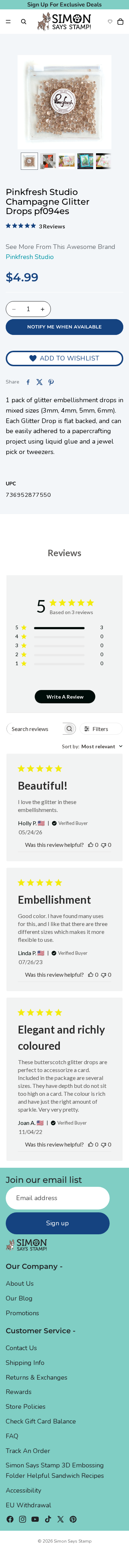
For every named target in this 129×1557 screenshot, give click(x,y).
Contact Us (21, 1348)
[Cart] (120, 21)
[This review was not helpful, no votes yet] (103, 844)
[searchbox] (35, 729)
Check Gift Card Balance (41, 1421)
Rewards (19, 1392)
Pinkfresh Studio (30, 257)
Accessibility (23, 1490)
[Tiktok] (48, 1519)
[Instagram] (22, 1519)
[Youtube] (35, 1519)
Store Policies (26, 1406)
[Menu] (8, 21)
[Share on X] (39, 382)
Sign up (57, 1223)
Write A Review (65, 697)
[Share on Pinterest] (51, 382)
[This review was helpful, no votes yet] (90, 844)
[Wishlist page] (110, 21)
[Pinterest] (73, 1519)
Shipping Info (25, 1362)
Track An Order (28, 1450)
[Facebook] (10, 1519)
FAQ (12, 1435)
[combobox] (92, 746)
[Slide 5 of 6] (104, 161)
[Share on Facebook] (28, 382)
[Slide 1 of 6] (29, 161)
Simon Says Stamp (73, 1541)
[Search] (24, 21)
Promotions (22, 1312)
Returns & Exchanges (36, 1377)
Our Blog (19, 1298)
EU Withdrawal (28, 1505)
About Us (20, 1283)
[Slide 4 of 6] (85, 161)
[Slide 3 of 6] (67, 161)
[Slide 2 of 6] (48, 161)
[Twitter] (60, 1519)
